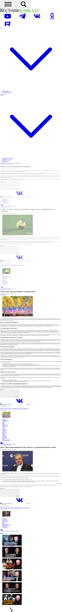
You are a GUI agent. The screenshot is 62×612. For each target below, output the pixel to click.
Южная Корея (4, 430)
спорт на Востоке (5, 283)
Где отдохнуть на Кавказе (6, 160)
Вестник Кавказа (3, 164)
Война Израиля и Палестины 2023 (8, 158)
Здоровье (17, 163)
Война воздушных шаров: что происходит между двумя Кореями (14, 408)
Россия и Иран (4, 526)
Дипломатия (4, 421)
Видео (14, 163)
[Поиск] (23, 4)
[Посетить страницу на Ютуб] (7, 19)
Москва (3, 522)
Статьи (5, 94)
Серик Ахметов (5, 201)
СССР (3, 427)
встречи (3, 428)
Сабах (3, 284)
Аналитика (2, 94)
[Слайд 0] (0, 606)
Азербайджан (4, 280)
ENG (3, 8)
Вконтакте (28, 196)
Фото (12, 163)
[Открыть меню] (8, 4)
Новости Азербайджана (6, 276)
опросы (3, 432)
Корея (3, 438)
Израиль (3, 279)
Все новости (9, 164)
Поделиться (17, 189)
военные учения (5, 425)
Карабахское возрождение (4, 163)
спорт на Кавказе (5, 282)
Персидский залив (5, 524)
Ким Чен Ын (4, 436)
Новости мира (4, 419)
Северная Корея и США (6, 440)
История (3, 422)
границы (3, 435)
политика (3, 426)
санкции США (4, 437)
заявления (4, 434)
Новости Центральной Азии (7, 92)
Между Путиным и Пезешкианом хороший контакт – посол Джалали (15, 507)
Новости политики (5, 420)
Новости (6, 196)
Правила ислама (5, 161)
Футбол (3, 278)
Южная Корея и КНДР (6, 439)
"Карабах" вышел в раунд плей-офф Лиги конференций (12, 265)
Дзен (2, 196)
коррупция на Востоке (6, 202)
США (3, 423)
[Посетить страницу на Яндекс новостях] (52, 19)
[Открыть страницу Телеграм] (22, 19)
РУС (1, 8)
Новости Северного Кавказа (7, 91)
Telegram (10, 196)
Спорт (10, 163)
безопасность (4, 433)
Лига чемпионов (5, 281)
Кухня (20, 163)
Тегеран (3, 523)
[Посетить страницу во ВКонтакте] (37, 19)
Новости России (5, 520)
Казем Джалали (4, 527)
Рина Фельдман (3, 294)
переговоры (4, 429)
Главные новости (5, 90)
